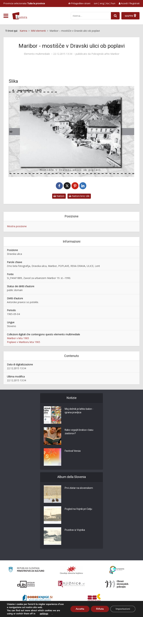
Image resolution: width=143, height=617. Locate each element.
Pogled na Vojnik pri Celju (78, 509)
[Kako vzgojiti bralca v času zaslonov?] (52, 436)
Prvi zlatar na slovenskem (79, 488)
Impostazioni (123, 609)
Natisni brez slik (80, 196)
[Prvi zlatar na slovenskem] (52, 494)
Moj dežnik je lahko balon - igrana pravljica (79, 410)
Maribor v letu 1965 (18, 338)
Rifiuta (100, 609)
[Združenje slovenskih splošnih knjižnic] (71, 584)
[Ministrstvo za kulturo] (26, 570)
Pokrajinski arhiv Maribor (105, 53)
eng (102, 3)
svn (96, 3)
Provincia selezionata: (24, 3)
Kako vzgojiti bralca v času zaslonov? (79, 431)
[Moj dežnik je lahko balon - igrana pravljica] (52, 415)
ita (107, 3)
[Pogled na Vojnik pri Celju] (52, 515)
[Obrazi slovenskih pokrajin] (116, 584)
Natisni (60, 196)
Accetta (80, 609)
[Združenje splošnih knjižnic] (94, 598)
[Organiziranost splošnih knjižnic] (71, 570)
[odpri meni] (5, 16)
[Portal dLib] (26, 584)
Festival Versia (73, 450)
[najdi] (115, 15)
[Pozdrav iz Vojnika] (52, 536)
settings (44, 613)
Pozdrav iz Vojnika (75, 530)
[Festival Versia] (52, 457)
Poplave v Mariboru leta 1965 (23, 342)
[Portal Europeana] (117, 570)
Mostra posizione (17, 226)
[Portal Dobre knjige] (37, 598)
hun (113, 3)
